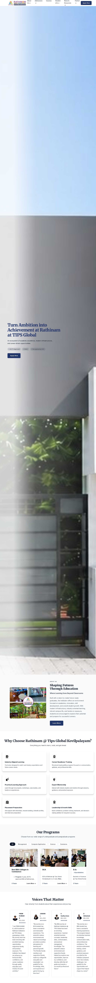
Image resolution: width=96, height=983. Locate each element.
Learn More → (31, 883)
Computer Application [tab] (38, 844)
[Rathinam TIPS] (17, 3)
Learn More (56, 723)
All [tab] (12, 844)
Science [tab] (53, 844)
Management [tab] (22, 844)
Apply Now (86, 3)
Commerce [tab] (63, 844)
